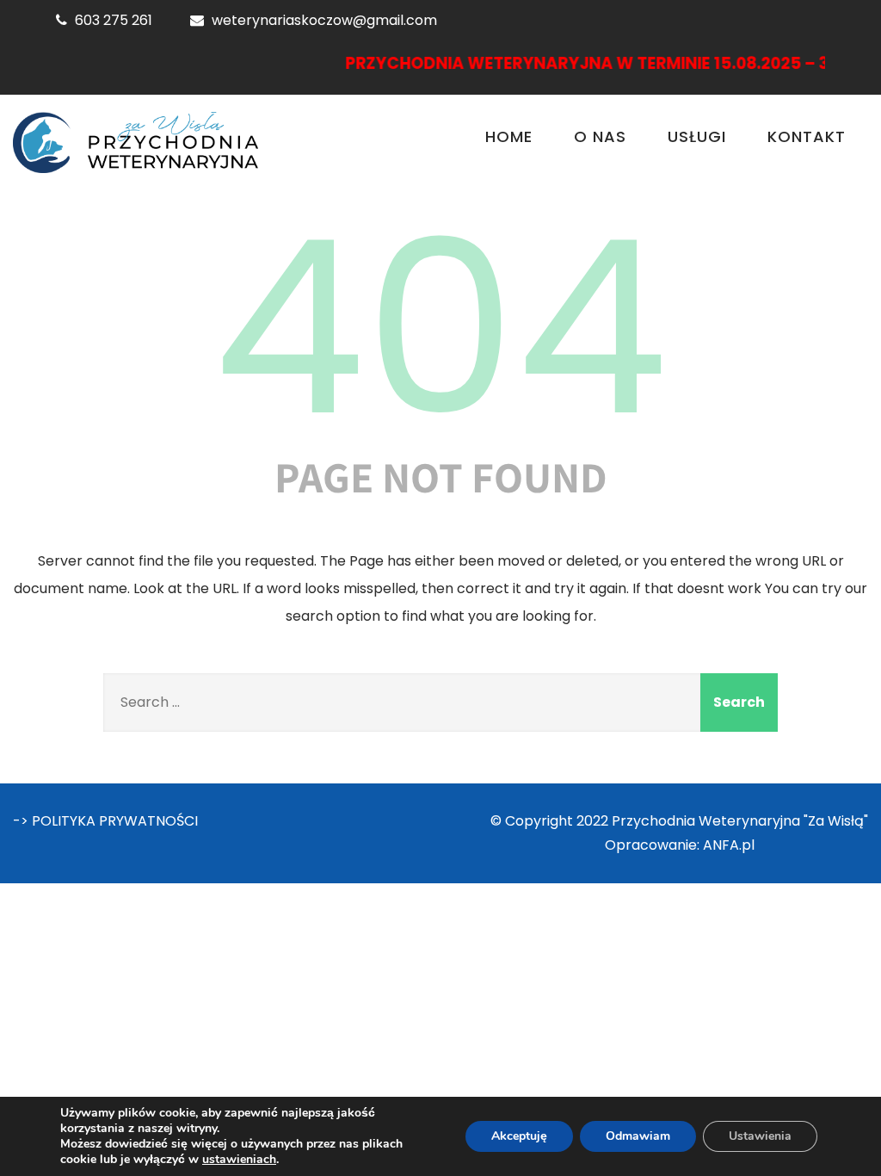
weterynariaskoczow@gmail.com (324, 20)
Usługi (697, 136)
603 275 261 (113, 20)
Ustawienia (760, 1136)
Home (509, 136)
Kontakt (806, 136)
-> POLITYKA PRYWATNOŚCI (105, 821)
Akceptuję (519, 1136)
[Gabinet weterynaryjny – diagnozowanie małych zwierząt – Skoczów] (135, 142)
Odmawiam (638, 1136)
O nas (600, 136)
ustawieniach (239, 1159)
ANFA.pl (729, 845)
